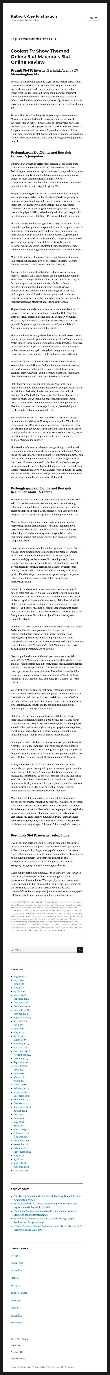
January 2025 (21, 1047)
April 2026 (19, 991)
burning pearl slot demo (31, 908)
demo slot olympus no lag (54, 910)
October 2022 (21, 1148)
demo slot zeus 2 (65, 913)
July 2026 (19, 980)
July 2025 (18, 1025)
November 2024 (22, 1054)
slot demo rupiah (70, 927)
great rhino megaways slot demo (25, 919)
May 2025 (19, 1032)
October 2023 (21, 1103)
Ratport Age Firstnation (34, 16)
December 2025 (22, 1006)
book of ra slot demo (58, 905)
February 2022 (21, 1166)
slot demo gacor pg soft (56, 924)
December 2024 (22, 1051)
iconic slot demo (67, 919)
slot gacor (16, 1255)
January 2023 (21, 1137)
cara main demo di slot (53, 908)
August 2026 (20, 976)
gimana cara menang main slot (68, 916)
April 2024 (19, 1081)
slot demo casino (38, 924)
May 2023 (19, 1122)
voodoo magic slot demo (37, 930)
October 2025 (21, 1013)
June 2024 (19, 1073)
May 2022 (19, 1155)
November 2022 (22, 1144)
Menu (93, 18)
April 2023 (19, 1125)
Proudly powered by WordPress (60, 1367)
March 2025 (20, 1040)
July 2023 (18, 1114)
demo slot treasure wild (47, 913)
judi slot (15, 1278)
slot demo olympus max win (50, 927)
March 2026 (20, 995)
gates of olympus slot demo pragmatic (37, 916)
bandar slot (17, 1263)
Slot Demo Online (36, 902)
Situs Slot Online (20, 1339)
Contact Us (17, 1352)
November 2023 (22, 1099)
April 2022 (19, 1159)
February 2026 (21, 998)
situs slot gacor (19, 1292)
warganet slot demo (58, 930)
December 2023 (22, 1095)
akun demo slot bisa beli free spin (61, 902)
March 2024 (20, 1084)
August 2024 (20, 1066)
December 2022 (22, 1140)
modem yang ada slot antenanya (54, 922)
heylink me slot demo (50, 919)
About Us (16, 1345)
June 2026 (19, 984)
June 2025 (19, 1028)
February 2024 (21, 1088)
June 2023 (19, 1118)
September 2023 (22, 1107)
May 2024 (19, 1077)
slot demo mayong (28, 927)
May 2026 (19, 987)
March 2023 (20, 1129)
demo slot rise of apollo (26, 913)
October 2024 (21, 1058)
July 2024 (18, 1069)
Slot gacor (16, 1322)
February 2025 (21, 1043)
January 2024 (21, 1092)
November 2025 (22, 1010)
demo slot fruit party (33, 910)
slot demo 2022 (23, 924)
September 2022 (22, 1151)
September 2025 (22, 1017)
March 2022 (20, 1163)
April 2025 (19, 1036)
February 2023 (21, 1133)
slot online (16, 1270)
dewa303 (15, 1300)
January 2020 (21, 1170)
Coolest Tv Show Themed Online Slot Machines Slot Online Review (40, 56)
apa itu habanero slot (39, 905)
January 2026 (21, 1002)
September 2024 (22, 1062)
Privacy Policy (18, 1358)
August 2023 (20, 1110)
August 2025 (20, 1021)
